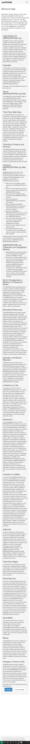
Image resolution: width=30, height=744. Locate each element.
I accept (8, 689)
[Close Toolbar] (28, 742)
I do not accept (19, 689)
